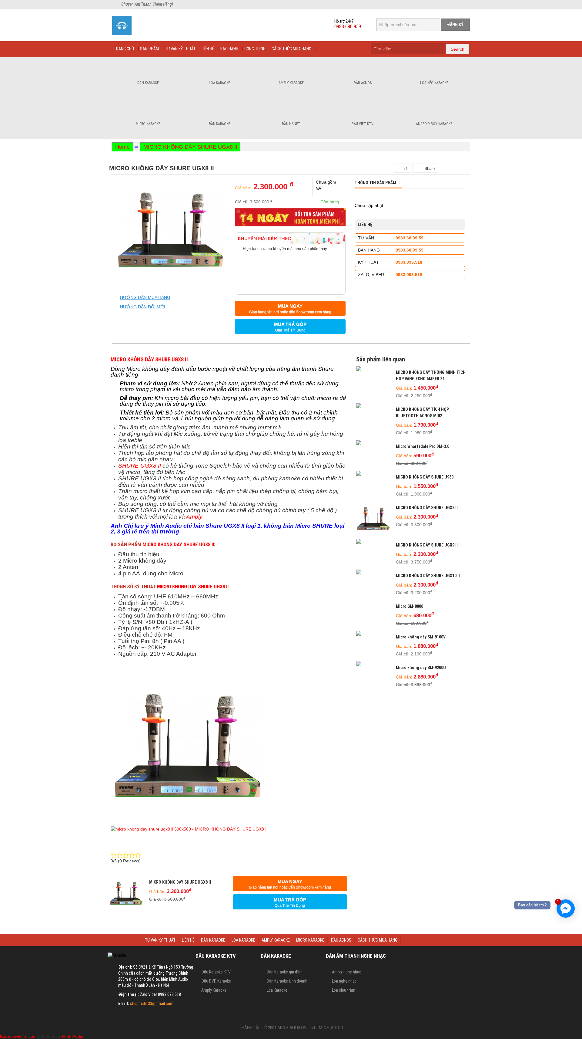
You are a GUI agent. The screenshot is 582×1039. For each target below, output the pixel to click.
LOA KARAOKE (243, 940)
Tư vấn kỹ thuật (180, 48)
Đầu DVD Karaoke (216, 981)
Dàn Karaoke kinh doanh (287, 981)
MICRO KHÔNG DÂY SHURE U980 (424, 477)
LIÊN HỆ (188, 940)
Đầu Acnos (363, 83)
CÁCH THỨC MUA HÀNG (377, 940)
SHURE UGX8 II (139, 465)
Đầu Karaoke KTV (216, 972)
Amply (194, 516)
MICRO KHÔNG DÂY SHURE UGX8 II (190, 147)
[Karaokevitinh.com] (143, 25)
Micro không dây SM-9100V (421, 637)
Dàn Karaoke (148, 83)
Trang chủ (124, 48)
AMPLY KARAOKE (276, 940)
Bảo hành (229, 48)
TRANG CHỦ (127, 940)
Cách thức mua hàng (291, 48)
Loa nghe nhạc (344, 981)
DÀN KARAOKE (213, 940)
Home (122, 147)
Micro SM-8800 (409, 606)
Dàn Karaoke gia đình (285, 972)
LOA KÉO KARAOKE (434, 83)
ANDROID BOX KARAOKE (434, 124)
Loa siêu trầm (343, 990)
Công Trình (255, 48)
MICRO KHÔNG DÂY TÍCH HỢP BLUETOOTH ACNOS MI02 (422, 412)
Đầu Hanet (291, 124)
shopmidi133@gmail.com (151, 1003)
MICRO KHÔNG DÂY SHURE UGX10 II (428, 575)
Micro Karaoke (148, 124)
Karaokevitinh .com (18, 1036)
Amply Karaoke (291, 83)
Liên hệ (208, 48)
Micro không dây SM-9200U (421, 667)
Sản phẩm (149, 48)
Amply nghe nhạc (346, 972)
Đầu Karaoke (219, 124)
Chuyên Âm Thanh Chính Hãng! (147, 4)
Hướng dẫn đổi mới (142, 306)
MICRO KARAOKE (310, 940)
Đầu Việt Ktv (362, 124)
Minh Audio (72, 1036)
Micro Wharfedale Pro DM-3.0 (422, 446)
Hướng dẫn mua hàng (145, 297)
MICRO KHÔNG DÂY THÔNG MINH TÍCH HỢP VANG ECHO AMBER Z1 (431, 375)
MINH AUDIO (289, 1028)
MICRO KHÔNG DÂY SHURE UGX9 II (427, 545)
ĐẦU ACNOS (341, 940)
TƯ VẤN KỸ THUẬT (160, 940)
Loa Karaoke (219, 83)
